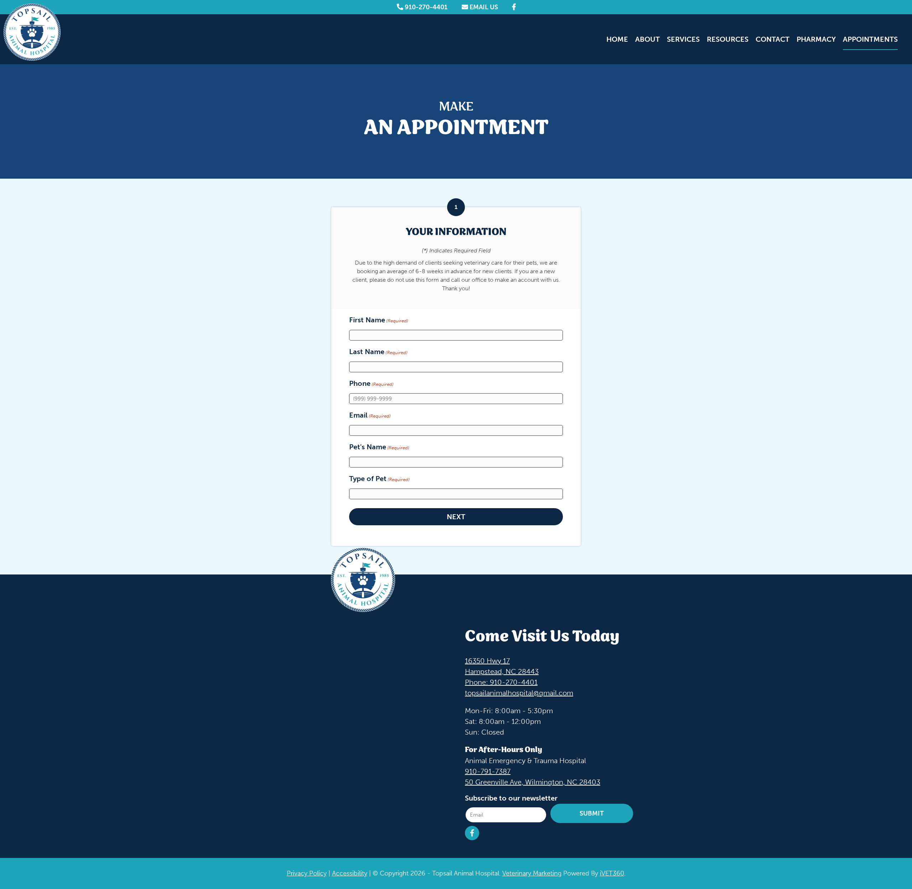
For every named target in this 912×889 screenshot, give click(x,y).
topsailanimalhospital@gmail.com (519, 692)
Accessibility (349, 873)
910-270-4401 (425, 7)
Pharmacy (816, 39)
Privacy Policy (307, 873)
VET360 (612, 873)
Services (683, 39)
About (647, 39)
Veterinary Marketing (531, 873)
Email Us (483, 7)
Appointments (870, 39)
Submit (592, 813)
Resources (727, 39)
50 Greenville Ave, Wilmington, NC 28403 (532, 781)
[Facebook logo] (514, 7)
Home (617, 39)
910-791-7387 (488, 771)
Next (456, 516)
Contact (772, 39)
